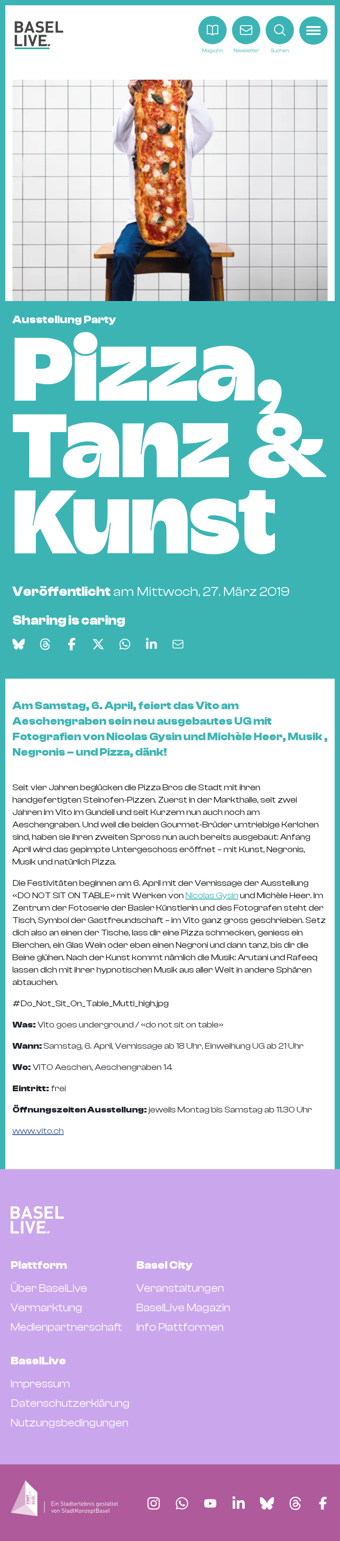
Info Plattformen (180, 1327)
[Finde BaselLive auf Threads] (295, 1503)
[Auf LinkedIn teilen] (151, 644)
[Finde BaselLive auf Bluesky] (267, 1503)
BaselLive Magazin (183, 1308)
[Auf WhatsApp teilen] (125, 644)
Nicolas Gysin (211, 895)
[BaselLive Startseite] (39, 35)
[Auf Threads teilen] (45, 644)
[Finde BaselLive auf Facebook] (323, 1503)
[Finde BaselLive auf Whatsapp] (182, 1503)
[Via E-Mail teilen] (178, 644)
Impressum (40, 1384)
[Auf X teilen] (98, 644)
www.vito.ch (38, 1131)
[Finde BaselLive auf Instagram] (154, 1503)
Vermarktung (46, 1308)
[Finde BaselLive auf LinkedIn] (239, 1503)
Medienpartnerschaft (66, 1327)
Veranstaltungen (180, 1288)
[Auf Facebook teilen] (72, 644)
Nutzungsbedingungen (69, 1423)
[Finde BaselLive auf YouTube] (210, 1503)
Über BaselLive (49, 1288)
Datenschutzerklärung (70, 1403)
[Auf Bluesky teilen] (18, 644)
